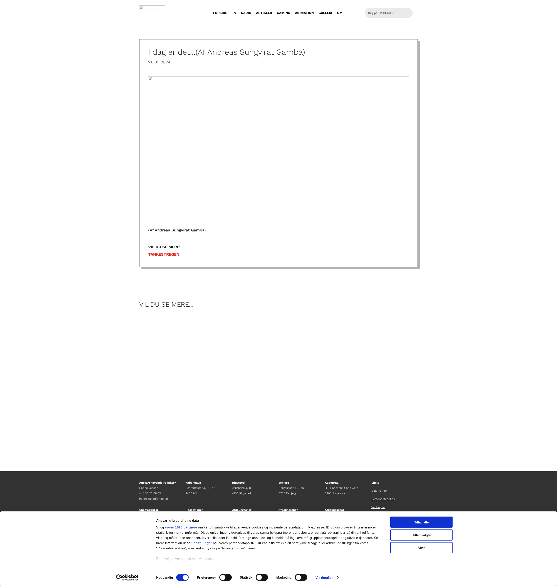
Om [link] (339, 13)
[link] (127, 577)
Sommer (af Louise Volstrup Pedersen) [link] (182, 335)
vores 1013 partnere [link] (181, 527)
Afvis (421, 548)
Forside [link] (220, 13)
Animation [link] (304, 13)
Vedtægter (378, 507)
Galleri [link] (325, 13)
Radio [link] (246, 13)
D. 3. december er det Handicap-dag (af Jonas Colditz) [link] (200, 410)
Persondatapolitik (383, 499)
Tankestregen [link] (163, 254)
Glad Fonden (380, 490)
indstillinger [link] (202, 543)
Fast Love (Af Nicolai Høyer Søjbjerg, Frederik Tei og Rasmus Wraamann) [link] (220, 372)
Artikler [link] (264, 13)
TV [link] (234, 13)
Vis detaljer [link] (324, 577)
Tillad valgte (421, 535)
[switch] (225, 577)
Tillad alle (421, 522)
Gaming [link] (283, 13)
